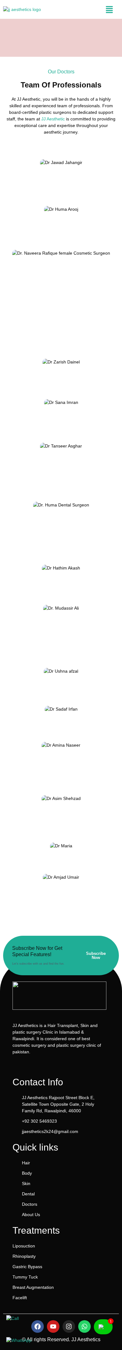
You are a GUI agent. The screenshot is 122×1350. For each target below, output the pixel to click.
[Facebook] (37, 1326)
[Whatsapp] (84, 1326)
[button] (109, 9)
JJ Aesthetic (53, 118)
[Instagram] (69, 1326)
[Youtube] (53, 1326)
